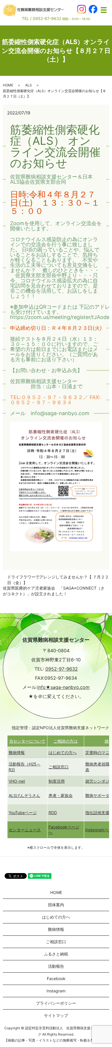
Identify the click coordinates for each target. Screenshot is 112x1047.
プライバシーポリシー (56, 1003)
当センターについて (27, 741)
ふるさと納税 (56, 953)
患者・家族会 (61, 795)
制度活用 (57, 781)
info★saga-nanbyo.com (63, 687)
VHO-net (17, 781)
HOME (8, 85)
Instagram (56, 990)
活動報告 (56, 966)
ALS (28, 85)
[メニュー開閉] (104, 10)
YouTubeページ (23, 812)
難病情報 (17, 752)
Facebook (56, 978)
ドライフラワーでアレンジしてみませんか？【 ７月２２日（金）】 (58, 579)
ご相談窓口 (59, 766)
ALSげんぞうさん (24, 795)
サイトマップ (56, 1015)
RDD (53, 812)
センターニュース (25, 829)
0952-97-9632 (61, 669)
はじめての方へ (63, 752)
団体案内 (56, 904)
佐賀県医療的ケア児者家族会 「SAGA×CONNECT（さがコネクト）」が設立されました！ (54, 591)
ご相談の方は (65, 741)
